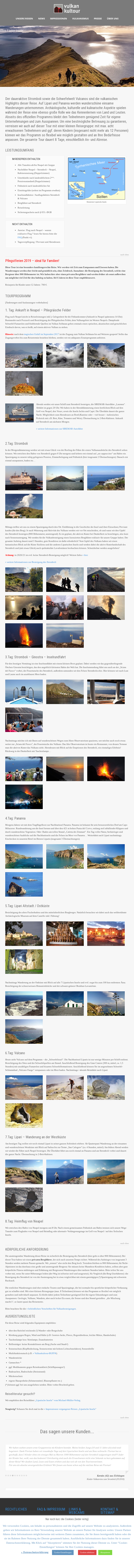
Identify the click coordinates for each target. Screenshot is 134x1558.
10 (26, 1449)
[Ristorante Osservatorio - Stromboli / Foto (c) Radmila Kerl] (24, 797)
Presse (98, 18)
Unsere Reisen (24, 18)
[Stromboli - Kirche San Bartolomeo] (24, 506)
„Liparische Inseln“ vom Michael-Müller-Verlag (57, 1400)
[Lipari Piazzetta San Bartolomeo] (24, 961)
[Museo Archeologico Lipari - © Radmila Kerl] (65, 933)
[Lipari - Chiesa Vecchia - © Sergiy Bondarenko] (65, 1003)
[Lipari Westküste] (24, 1172)
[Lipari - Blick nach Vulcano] (24, 1031)
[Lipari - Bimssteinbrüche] (24, 1003)
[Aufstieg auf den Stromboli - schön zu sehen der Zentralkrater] (65, 607)
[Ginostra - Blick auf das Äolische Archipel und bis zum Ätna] (106, 692)
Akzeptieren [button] (105, 1552)
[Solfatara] (65, 355)
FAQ (20, 237)
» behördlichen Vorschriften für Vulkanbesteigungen (51, 1308)
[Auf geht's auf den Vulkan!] (24, 579)
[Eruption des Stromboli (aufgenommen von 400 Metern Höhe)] (106, 769)
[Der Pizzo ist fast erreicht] (106, 579)
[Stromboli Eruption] (106, 607)
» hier (85, 555)
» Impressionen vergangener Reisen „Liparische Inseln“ (70, 1409)
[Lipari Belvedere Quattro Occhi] (106, 1003)
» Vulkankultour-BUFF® (44, 1353)
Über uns (112, 18)
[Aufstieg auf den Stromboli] (65, 579)
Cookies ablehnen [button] (87, 1552)
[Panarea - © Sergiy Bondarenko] (24, 856)
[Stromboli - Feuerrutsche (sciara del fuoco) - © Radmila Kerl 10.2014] (24, 720)
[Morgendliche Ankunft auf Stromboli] (65, 478)
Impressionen (58, 18)
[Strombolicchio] (24, 692)
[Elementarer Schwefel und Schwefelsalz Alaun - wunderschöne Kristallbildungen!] (24, 1115)
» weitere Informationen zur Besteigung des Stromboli (30, 562)
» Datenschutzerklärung (35, 1552)
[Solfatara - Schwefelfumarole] (24, 383)
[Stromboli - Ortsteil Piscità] (106, 478)
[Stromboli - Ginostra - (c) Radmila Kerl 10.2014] (65, 692)
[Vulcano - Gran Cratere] (24, 1087)
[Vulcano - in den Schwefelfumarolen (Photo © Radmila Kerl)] (65, 1087)
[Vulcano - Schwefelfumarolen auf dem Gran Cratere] (106, 1087)
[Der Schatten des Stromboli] (65, 635)
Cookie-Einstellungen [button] (63, 1552)
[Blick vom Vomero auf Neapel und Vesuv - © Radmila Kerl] (24, 355)
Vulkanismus (80, 18)
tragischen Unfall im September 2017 (41, 334)
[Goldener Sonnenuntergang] (24, 607)
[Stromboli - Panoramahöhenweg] (24, 769)
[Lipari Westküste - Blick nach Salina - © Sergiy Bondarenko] (106, 1172)
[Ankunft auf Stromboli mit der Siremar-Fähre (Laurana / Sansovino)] (24, 478)
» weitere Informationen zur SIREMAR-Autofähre (59, 428)
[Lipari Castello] (24, 933)
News (41, 18)
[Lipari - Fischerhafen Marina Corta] (106, 933)
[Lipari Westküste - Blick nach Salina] (65, 1172)
